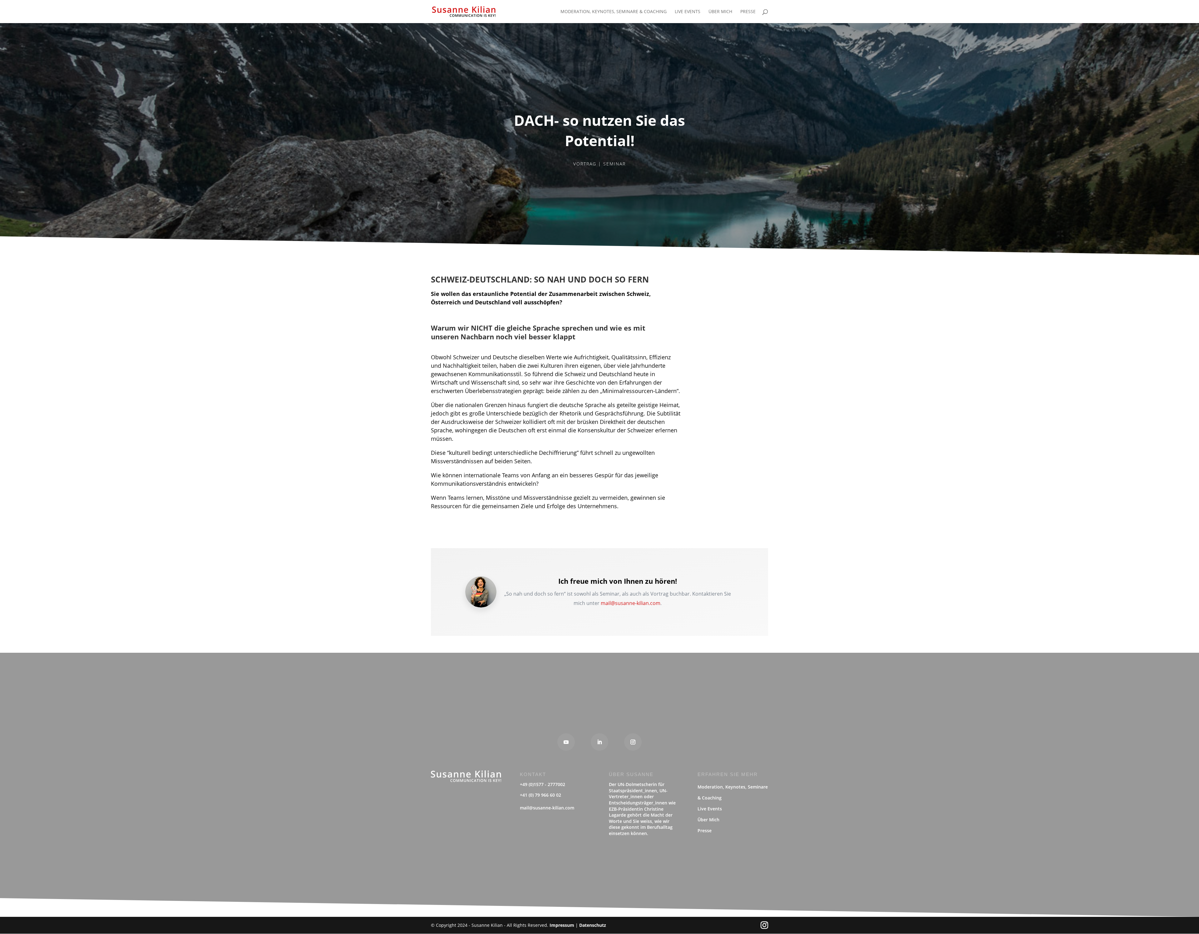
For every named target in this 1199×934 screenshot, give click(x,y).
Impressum (562, 925)
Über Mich (720, 11)
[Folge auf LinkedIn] (599, 742)
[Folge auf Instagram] (633, 742)
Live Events (687, 11)
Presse (748, 11)
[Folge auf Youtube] (566, 742)
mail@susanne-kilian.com (630, 603)
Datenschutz (592, 925)
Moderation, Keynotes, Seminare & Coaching (613, 11)
